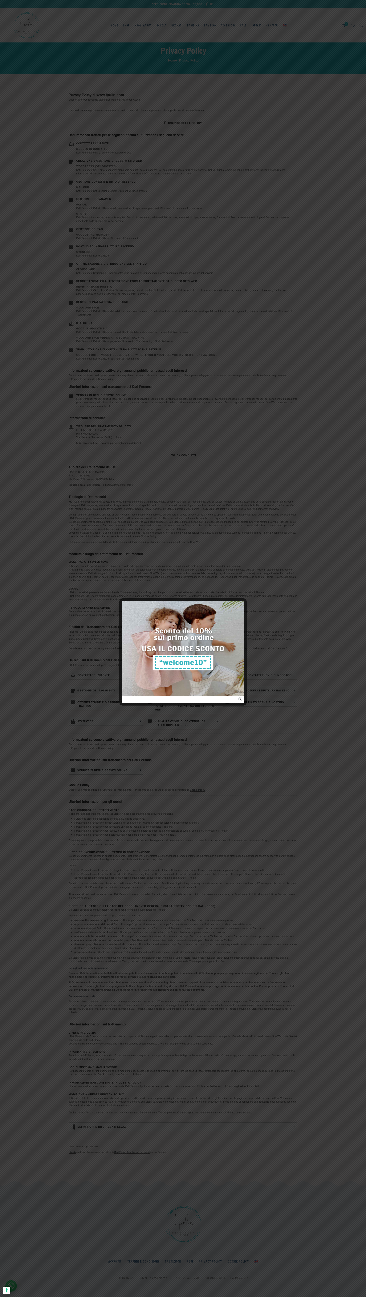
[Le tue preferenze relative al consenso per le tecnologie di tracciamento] (6, 1290)
